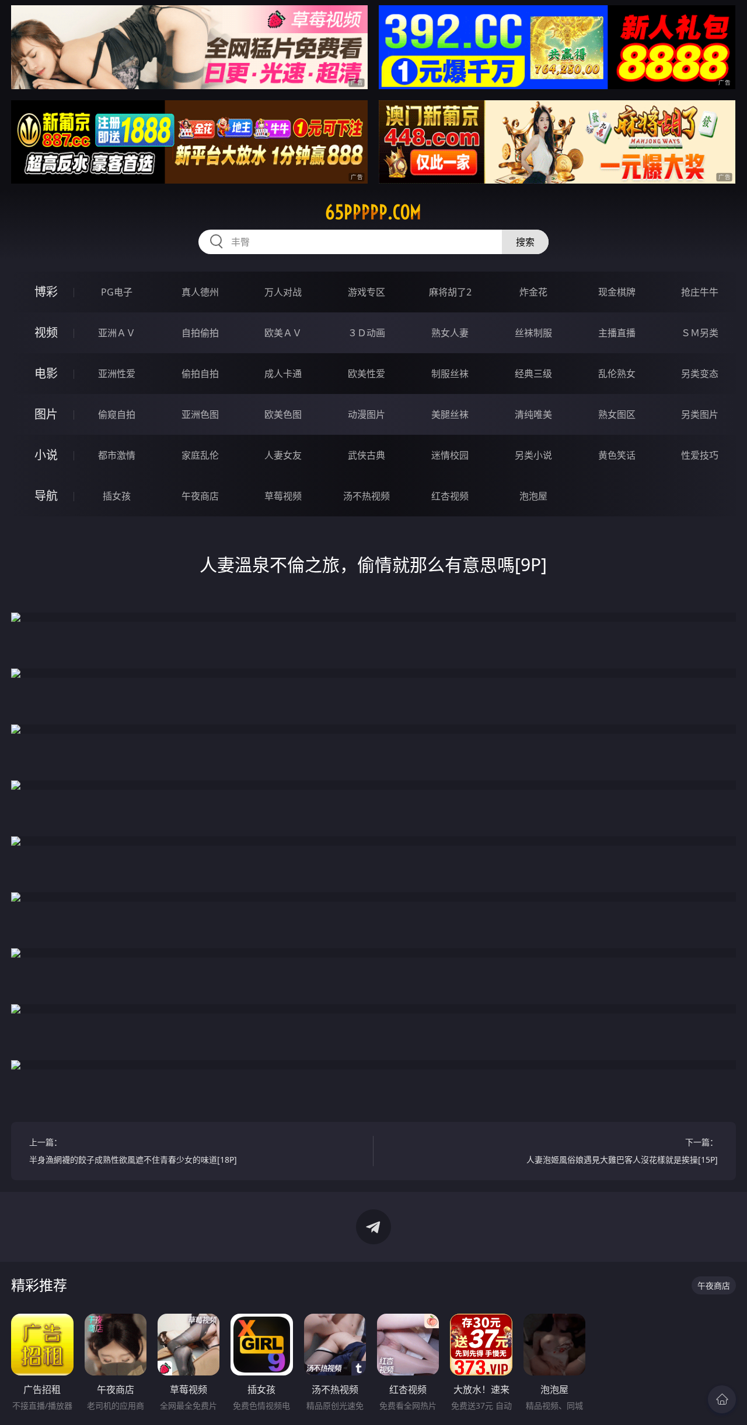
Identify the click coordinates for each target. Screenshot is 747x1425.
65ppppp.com (373, 212)
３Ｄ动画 (366, 332)
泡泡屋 (533, 496)
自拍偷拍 (200, 332)
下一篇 (622, 1151)
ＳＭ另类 (699, 332)
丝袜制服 (533, 332)
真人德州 (200, 292)
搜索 (525, 241)
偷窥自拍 (116, 414)
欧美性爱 (366, 373)
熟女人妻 (450, 332)
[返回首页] (722, 1399)
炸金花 (533, 292)
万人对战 (283, 292)
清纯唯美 (533, 414)
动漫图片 (366, 414)
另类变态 (699, 373)
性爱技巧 (699, 455)
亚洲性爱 (116, 373)
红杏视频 (450, 496)
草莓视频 (283, 496)
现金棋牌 (617, 292)
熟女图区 (617, 414)
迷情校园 (450, 455)
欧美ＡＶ (283, 332)
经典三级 (533, 373)
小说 (46, 455)
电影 (46, 373)
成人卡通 (283, 373)
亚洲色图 (200, 414)
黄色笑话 (617, 455)
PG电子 (116, 292)
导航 (46, 496)
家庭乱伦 (200, 455)
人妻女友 (283, 455)
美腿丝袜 (450, 414)
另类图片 (699, 414)
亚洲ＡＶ (116, 332)
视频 (46, 332)
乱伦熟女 (617, 373)
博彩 (46, 292)
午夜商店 (200, 496)
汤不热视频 (366, 496)
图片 (46, 414)
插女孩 (117, 496)
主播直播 (617, 332)
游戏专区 (366, 292)
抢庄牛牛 (699, 292)
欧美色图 (283, 414)
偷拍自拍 (200, 373)
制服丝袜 (450, 373)
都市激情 (116, 455)
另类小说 (533, 455)
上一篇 (133, 1151)
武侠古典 (366, 455)
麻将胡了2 (450, 292)
